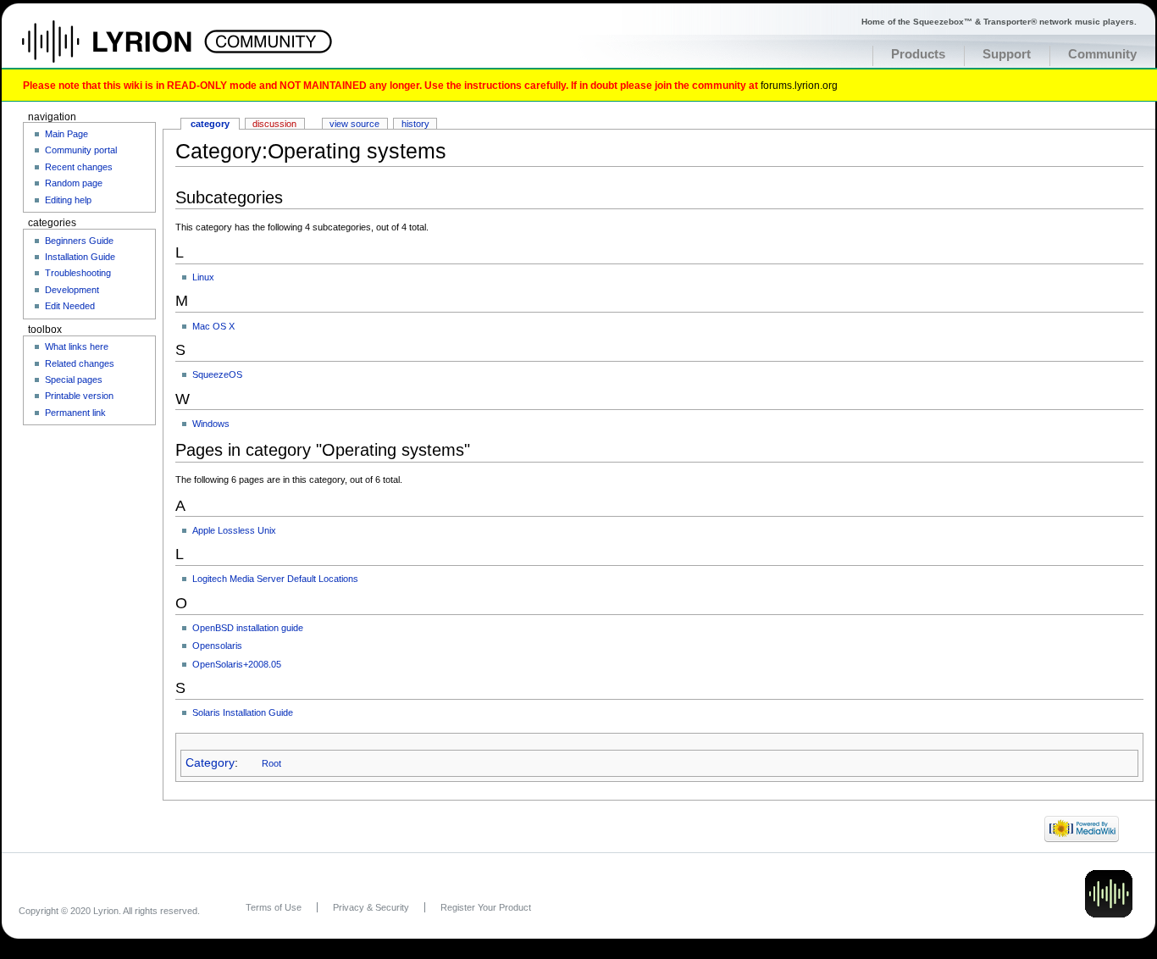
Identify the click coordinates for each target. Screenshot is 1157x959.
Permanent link (75, 412)
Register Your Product (485, 907)
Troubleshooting (78, 273)
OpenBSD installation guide (247, 628)
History (415, 124)
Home (125, 50)
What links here (76, 346)
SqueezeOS (217, 374)
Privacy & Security (371, 907)
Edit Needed (70, 306)
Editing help (68, 200)
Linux (203, 277)
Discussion (274, 124)
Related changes (79, 363)
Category (210, 763)
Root (271, 763)
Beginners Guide (79, 241)
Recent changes (79, 167)
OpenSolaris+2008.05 (236, 664)
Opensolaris (217, 645)
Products (918, 54)
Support (1007, 54)
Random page (73, 183)
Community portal (81, 150)
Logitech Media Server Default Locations (275, 579)
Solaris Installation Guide (242, 712)
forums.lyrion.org (799, 85)
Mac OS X (213, 326)
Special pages (73, 379)
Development (72, 290)
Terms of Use (274, 907)
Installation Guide (80, 257)
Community (1102, 54)
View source (354, 124)
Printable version (79, 396)
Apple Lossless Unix (234, 530)
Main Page (66, 134)
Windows (211, 424)
